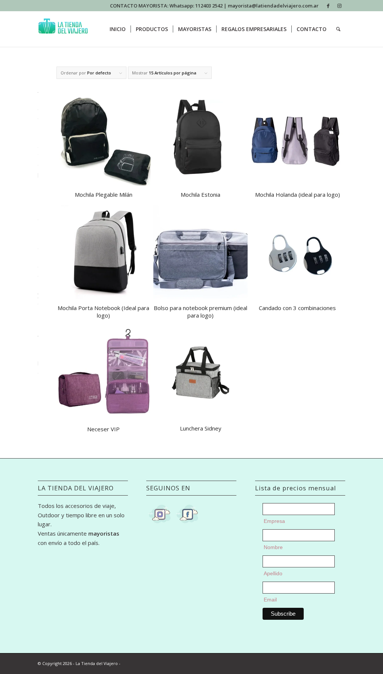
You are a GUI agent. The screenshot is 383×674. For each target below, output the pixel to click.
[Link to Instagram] (339, 5)
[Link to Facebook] (328, 5)
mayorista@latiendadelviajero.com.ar (273, 5)
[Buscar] (338, 29)
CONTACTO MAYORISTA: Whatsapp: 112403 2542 (167, 5)
